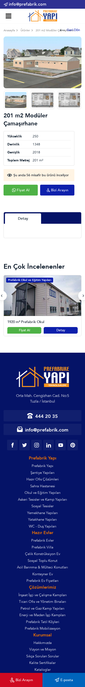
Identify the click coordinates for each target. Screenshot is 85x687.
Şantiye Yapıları (42, 472)
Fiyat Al (24, 330)
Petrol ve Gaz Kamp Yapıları (42, 608)
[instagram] (36, 445)
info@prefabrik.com (27, 4)
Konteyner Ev (42, 574)
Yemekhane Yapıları (42, 513)
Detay (60, 330)
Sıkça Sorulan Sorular (42, 656)
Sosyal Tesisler (42, 506)
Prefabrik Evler (42, 540)
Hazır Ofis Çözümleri (42, 479)
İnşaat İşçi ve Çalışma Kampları (42, 595)
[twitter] (24, 445)
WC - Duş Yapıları (42, 526)
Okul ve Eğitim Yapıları (43, 492)
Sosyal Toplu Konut (42, 560)
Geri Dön (73, 30)
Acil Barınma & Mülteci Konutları (42, 567)
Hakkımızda (43, 642)
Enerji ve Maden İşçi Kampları (42, 615)
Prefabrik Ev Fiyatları (42, 580)
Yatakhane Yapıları (42, 519)
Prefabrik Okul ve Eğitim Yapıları (29, 280)
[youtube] (60, 445)
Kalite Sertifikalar (42, 662)
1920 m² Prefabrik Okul (25, 322)
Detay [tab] (23, 218)
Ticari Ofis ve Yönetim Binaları (42, 601)
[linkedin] (48, 445)
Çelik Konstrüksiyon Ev (42, 553)
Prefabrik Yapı (42, 465)
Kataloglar (42, 669)
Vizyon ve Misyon (42, 649)
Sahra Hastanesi (42, 486)
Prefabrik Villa (42, 547)
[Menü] (7, 16)
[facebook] (12, 445)
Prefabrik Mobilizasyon (42, 628)
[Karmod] (42, 16)
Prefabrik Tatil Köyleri (42, 621)
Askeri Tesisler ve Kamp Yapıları (42, 499)
